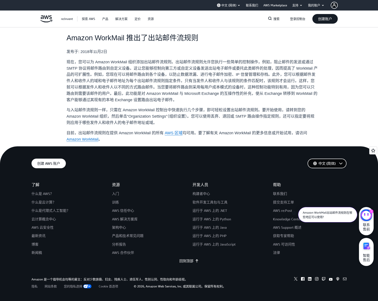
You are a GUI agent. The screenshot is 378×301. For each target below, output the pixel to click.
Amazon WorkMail (82, 139)
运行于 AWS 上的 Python (211, 219)
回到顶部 (186, 261)
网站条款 (51, 286)
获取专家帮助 (283, 236)
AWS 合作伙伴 (123, 252)
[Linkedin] (310, 279)
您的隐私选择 (73, 286)
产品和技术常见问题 (128, 236)
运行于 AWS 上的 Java (209, 227)
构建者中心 (201, 193)
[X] (296, 279)
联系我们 (280, 193)
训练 (115, 202)
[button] (88, 19)
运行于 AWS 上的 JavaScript (214, 244)
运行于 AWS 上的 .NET (209, 210)
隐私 (35, 286)
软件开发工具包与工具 (210, 202)
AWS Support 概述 (287, 227)
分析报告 (119, 244)
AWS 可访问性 (284, 244)
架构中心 (119, 227)
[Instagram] (316, 279)
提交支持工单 (283, 202)
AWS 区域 (173, 133)
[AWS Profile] (334, 5)
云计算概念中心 (44, 219)
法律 (276, 252)
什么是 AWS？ (43, 193)
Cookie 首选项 (108, 286)
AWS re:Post (282, 210)
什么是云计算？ (44, 202)
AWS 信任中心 (123, 210)
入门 (115, 193)
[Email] (344, 279)
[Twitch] (324, 279)
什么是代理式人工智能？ (51, 210)
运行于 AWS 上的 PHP (209, 236)
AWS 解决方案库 (125, 219)
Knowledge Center (287, 219)
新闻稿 (37, 252)
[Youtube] (330, 279)
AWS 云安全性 (43, 227)
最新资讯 (39, 236)
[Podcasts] (338, 279)
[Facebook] (302, 279)
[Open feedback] (373, 150)
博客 (35, 244)
